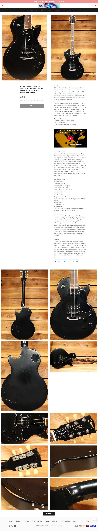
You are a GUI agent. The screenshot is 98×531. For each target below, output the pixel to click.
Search (54, 521)
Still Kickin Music (45, 526)
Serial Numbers (67, 10)
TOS (88, 521)
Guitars (34, 10)
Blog (41, 10)
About (57, 10)
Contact (49, 10)
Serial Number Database (33, 521)
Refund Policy (78, 521)
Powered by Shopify (56, 526)
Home (27, 10)
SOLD (32, 106)
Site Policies (65, 521)
